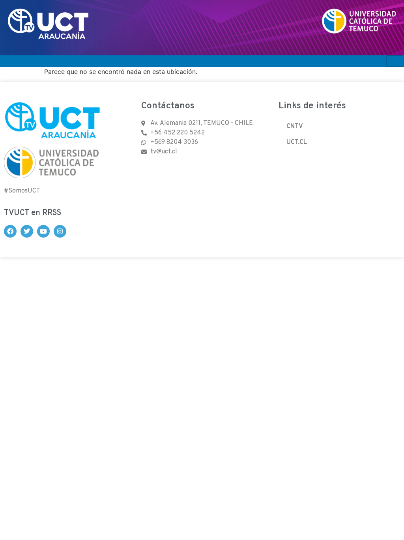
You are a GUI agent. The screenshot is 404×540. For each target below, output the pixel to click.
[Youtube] (43, 231)
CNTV (294, 126)
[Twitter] (27, 231)
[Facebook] (10, 231)
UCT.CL (296, 142)
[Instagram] (60, 231)
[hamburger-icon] (395, 61)
